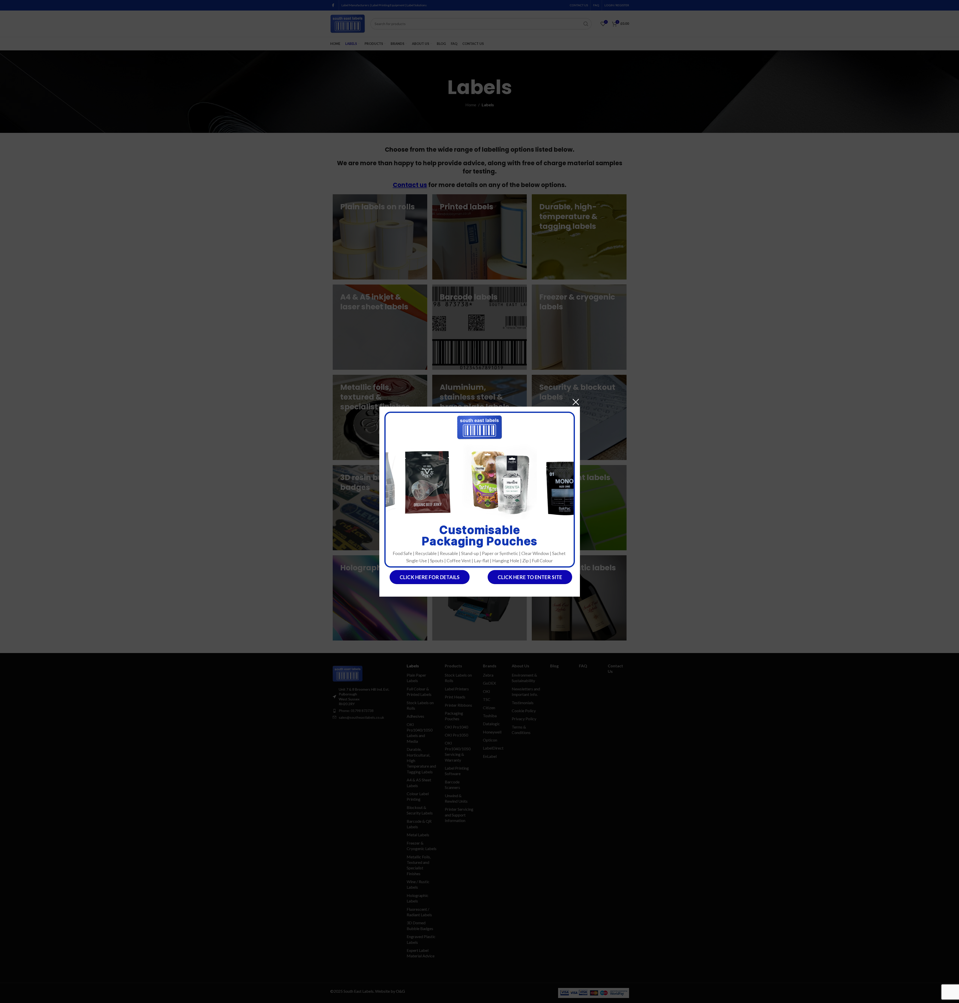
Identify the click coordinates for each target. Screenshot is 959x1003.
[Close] (576, 402)
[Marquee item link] (405, 482)
